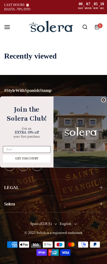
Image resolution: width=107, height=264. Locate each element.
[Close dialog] (103, 100)
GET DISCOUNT (27, 159)
